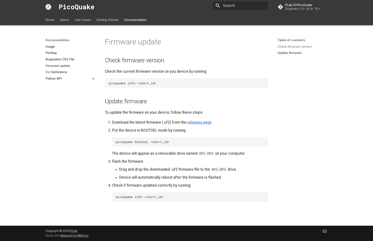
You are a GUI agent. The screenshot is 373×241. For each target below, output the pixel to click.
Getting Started (108, 20)
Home (50, 20)
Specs (64, 20)
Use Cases (83, 20)
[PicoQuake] (48, 7)
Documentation (135, 20)
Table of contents (291, 40)
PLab (73, 231)
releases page (199, 122)
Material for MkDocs (74, 235)
